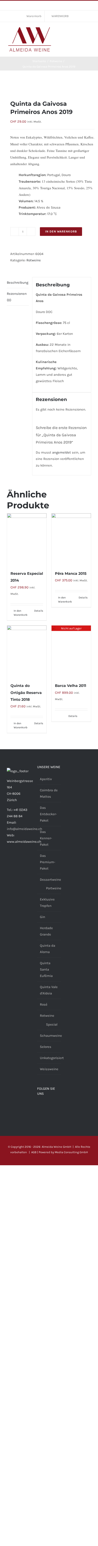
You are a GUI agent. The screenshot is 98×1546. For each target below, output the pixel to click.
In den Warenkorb (61, 231)
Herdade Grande (46, 931)
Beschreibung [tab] (17, 282)
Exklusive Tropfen (47, 902)
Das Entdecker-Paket (48, 814)
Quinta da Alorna (47, 948)
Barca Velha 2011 (70, 685)
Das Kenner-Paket (46, 838)
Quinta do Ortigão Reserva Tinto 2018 (26, 692)
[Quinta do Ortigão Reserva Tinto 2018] (26, 651)
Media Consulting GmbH (71, 1152)
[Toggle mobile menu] (89, 31)
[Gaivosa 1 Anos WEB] (49, 85)
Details (38, 610)
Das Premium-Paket (47, 862)
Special (51, 1024)
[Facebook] (38, 1106)
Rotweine (33, 260)
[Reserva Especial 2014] (26, 539)
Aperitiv (46, 779)
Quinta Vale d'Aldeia (49, 990)
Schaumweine (51, 1036)
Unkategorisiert (52, 1058)
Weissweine (49, 1069)
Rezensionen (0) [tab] (17, 297)
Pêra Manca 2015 (71, 573)
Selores (45, 1047)
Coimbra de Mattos (49, 793)
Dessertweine (50, 880)
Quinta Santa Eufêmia (46, 969)
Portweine (53, 888)
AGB (33, 1152)
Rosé (43, 1004)
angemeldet (61, 452)
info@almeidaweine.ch (24, 829)
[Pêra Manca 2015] (71, 539)
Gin (42, 917)
